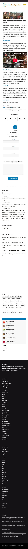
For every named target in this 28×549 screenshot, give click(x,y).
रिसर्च (17, 305)
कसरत (13, 298)
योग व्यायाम (12, 305)
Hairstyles (4, 254)
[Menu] (24, 5)
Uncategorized (12, 296)
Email (13, 146)
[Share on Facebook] (5, 119)
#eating (9, 109)
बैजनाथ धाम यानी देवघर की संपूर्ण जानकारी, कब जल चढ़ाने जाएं (13, 218)
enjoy (19, 109)
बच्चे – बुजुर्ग (4, 410)
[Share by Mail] (24, 119)
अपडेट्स (19, 296)
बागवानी (21, 303)
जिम (9, 300)
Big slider (5, 296)
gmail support (5, 237)
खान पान (19, 298)
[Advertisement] (14, 275)
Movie (10, 110)
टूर (12, 300)
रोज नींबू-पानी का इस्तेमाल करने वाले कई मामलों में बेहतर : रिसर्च (14, 198)
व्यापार (3, 427)
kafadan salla (5, 245)
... (2, 195)
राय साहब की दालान (5, 532)
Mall (24, 109)
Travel (19, 110)
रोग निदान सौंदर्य (11, 307)
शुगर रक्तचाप (4, 429)
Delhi (17, 109)
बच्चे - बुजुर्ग (16, 303)
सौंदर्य (14, 312)
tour (17, 110)
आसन (9, 298)
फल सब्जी (5, 303)
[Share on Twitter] (10, 119)
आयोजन (4, 298)
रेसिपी (22, 305)
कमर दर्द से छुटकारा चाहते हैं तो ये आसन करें (14, 242)
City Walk (13, 109)
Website (13, 153)
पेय (20, 300)
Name (13, 139)
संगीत (3, 431)
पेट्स (16, 300)
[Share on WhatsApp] (15, 119)
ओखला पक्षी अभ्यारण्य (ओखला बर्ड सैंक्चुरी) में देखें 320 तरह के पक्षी (12, 521)
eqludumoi (4, 250)
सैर (4, 312)
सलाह (3, 433)
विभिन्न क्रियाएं (19, 307)
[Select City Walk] (13, 15)
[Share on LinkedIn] (20, 119)
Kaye (3, 242)
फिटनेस (10, 303)
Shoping (14, 110)
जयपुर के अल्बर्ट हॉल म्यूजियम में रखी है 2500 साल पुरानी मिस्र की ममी (13, 525)
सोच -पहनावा (9, 312)
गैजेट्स (4, 300)
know (22, 109)
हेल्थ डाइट (20, 312)
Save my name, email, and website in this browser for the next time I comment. (13, 162)
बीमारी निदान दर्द (6, 305)
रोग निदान (5, 307)
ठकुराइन (3, 529)
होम (2, 193)
